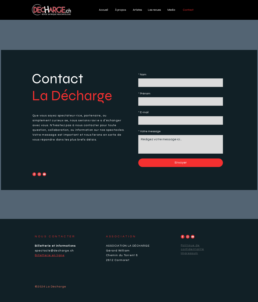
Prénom (144, 93)
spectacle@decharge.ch (54, 250)
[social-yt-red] (44, 174)
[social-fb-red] (34, 174)
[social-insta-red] (39, 174)
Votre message (149, 131)
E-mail (143, 112)
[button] (171, 10)
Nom (142, 74)
